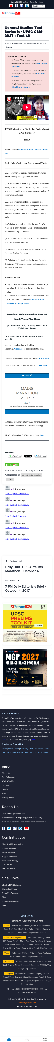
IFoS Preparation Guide (39, 749)
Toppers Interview (9, 856)
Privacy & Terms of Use (27, 1006)
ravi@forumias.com (17, 814)
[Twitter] (9, 828)
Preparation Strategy (10, 860)
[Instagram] (15, 828)
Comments (9, 47)
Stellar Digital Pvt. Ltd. (27, 1003)
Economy (24, 749)
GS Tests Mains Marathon (31, 475)
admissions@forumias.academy (33, 822)
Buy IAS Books (8, 869)
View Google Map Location (34, 933)
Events (41, 2)
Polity (4, 749)
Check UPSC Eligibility (11, 885)
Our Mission (7, 785)
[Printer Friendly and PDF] (12, 465)
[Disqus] (27, 517)
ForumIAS (38, 470)
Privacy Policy (8, 797)
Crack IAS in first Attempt (12, 752)
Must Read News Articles (12, 844)
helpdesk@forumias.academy (30, 818)
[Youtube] (26, 828)
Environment (13, 749)
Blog (4, 897)
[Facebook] (3, 828)
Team (4, 793)
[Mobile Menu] (49, 13)
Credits (5, 789)
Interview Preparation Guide (36, 752)
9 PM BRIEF (7, 865)
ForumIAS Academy (10, 893)
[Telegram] (20, 828)
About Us (6, 773)
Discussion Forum (9, 889)
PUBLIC (10, 479)
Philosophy (33, 2)
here (4, 739)
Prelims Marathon (9, 848)
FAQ (4, 905)
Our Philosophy (8, 777)
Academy (25, 2)
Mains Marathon (8, 852)
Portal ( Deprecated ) (10, 901)
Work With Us (8, 781)
